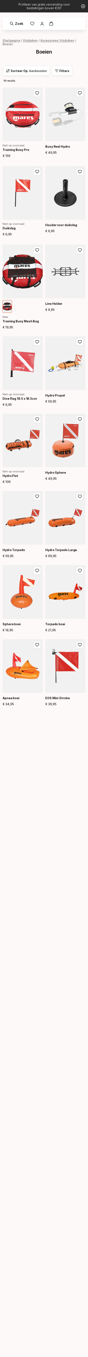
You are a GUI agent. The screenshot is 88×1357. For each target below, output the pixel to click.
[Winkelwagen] (51, 23)
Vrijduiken (30, 40)
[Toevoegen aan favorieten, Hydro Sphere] (80, 419)
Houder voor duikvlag (61, 225)
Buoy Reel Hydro (57, 146)
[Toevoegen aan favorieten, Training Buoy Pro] (37, 93)
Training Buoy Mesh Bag (21, 321)
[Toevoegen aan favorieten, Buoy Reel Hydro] (80, 93)
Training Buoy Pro (16, 150)
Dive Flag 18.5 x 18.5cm (20, 398)
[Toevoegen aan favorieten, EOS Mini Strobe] (80, 645)
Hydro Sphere (55, 472)
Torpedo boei (55, 624)
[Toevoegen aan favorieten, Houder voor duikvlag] (80, 172)
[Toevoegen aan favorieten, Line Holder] (80, 250)
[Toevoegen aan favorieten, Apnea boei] (37, 645)
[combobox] (26, 70)
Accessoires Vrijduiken (57, 40)
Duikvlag (9, 228)
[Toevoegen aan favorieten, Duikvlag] (37, 172)
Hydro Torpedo (14, 550)
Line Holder (53, 303)
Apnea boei (11, 698)
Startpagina (11, 40)
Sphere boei (12, 624)
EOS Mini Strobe (57, 698)
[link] (32, 23)
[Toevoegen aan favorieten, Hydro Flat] (37, 419)
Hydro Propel (55, 395)
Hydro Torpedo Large (61, 550)
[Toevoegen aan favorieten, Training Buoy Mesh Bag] (37, 250)
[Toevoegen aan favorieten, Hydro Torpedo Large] (80, 496)
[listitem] (7, 306)
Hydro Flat (10, 476)
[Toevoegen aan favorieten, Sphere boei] (37, 570)
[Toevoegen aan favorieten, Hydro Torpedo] (37, 496)
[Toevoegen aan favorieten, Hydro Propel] (80, 342)
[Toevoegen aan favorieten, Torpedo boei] (80, 570)
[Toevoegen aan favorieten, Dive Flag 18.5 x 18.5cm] (37, 342)
